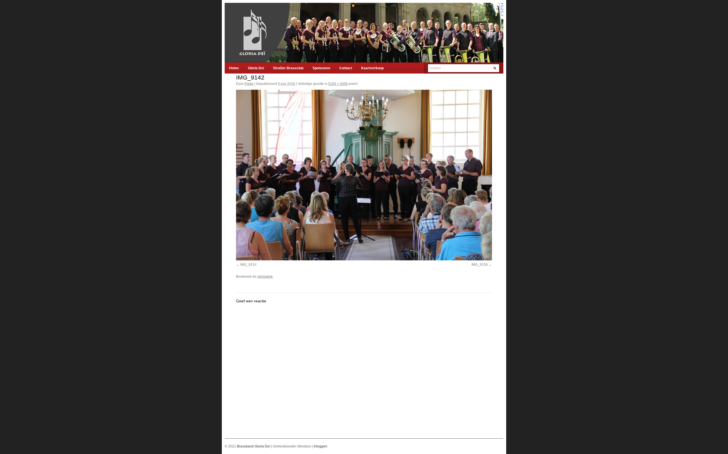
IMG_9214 (248, 265)
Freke (249, 84)
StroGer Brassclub (288, 68)
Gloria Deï (256, 68)
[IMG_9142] (364, 175)
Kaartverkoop (372, 68)
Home (234, 68)
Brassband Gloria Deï (254, 446)
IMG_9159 (479, 265)
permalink (265, 277)
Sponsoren (321, 68)
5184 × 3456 (338, 84)
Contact (345, 68)
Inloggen (320, 446)
